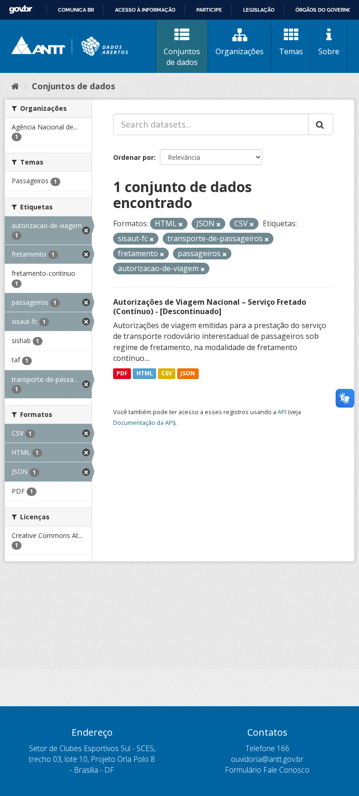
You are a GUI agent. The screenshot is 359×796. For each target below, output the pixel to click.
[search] (320, 124)
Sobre (328, 51)
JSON (187, 373)
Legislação (258, 10)
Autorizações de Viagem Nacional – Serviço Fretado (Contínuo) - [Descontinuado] (209, 307)
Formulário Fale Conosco (267, 770)
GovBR (20, 9)
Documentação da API (143, 422)
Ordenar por (133, 157)
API (282, 412)
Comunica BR (76, 10)
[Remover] (181, 224)
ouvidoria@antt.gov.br (267, 759)
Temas (291, 51)
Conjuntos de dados (182, 56)
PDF (122, 373)
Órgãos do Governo (323, 10)
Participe (209, 10)
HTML (144, 373)
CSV (166, 373)
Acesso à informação (145, 10)
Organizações (239, 51)
